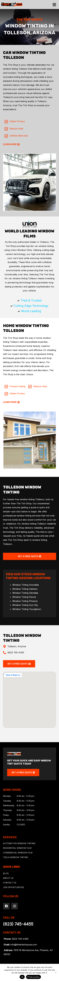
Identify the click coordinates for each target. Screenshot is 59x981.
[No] (55, 972)
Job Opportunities (13, 887)
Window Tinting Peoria (24, 597)
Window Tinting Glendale (25, 592)
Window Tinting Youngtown (26, 609)
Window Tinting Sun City (25, 605)
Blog (6, 873)
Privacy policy (33, 977)
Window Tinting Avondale (25, 584)
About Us (8, 878)
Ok (22, 977)
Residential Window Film (17, 848)
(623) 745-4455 (18, 923)
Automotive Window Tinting (19, 843)
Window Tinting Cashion (24, 589)
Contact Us (9, 882)
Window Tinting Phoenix (25, 601)
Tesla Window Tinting (15, 857)
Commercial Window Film (17, 852)
